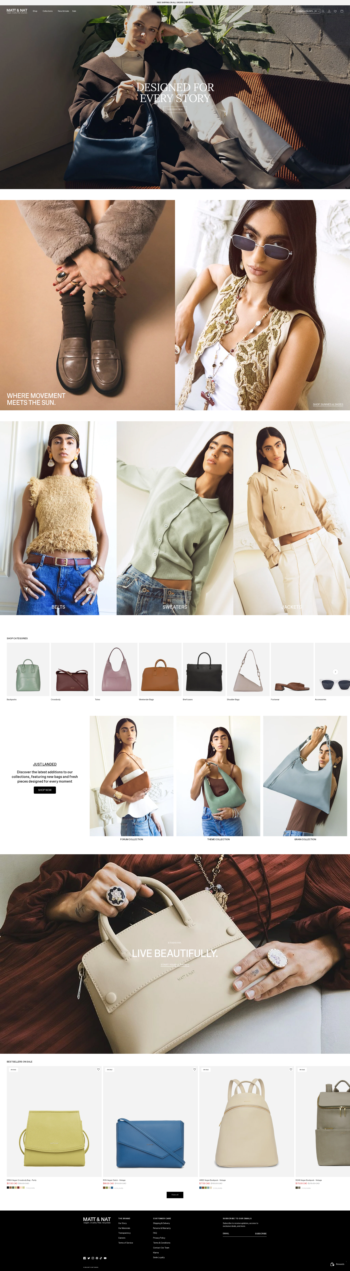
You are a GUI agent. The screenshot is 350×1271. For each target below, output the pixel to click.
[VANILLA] (109, 1188)
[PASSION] (18, 1187)
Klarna (156, 1253)
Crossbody (55, 699)
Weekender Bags (146, 699)
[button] (323, 11)
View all (175, 1195)
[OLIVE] (297, 1188)
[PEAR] (23, 1187)
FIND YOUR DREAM (330, 179)
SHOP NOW (45, 790)
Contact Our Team (161, 1248)
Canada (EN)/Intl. (307, 11)
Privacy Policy (159, 1238)
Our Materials (124, 1228)
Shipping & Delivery (161, 1223)
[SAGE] (299, 1188)
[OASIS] (208, 1188)
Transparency (124, 1233)
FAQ (155, 1233)
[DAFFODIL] (16, 1187)
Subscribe (261, 1234)
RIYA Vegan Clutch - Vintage (114, 1180)
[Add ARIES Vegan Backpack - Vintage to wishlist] (291, 1069)
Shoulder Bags (233, 699)
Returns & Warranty (162, 1228)
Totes (97, 699)
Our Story (122, 1223)
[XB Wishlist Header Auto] (335, 11)
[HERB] (13, 1187)
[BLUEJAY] (112, 1188)
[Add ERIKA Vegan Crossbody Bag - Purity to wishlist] (98, 1069)
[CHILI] (104, 1188)
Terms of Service (125, 1243)
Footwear (275, 699)
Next (335, 672)
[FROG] (107, 1188)
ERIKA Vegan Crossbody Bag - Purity (21, 1180)
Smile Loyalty (159, 1257)
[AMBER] (10, 1187)
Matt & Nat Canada (92, 1267)
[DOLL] (21, 1187)
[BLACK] (8, 1187)
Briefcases (188, 699)
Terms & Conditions (161, 1243)
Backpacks (12, 699)
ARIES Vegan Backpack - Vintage (212, 1180)
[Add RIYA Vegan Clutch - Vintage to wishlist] (195, 1069)
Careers (121, 1238)
